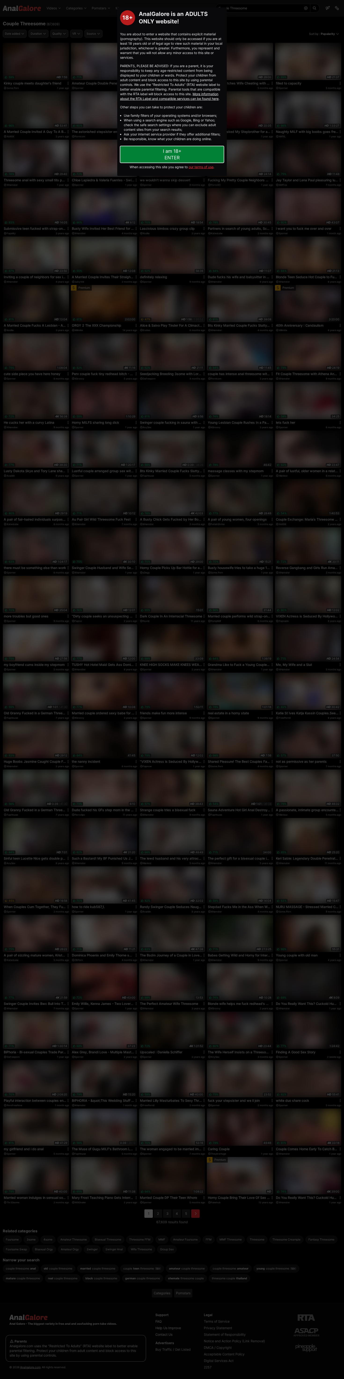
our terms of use (201, 167)
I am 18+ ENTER (172, 154)
